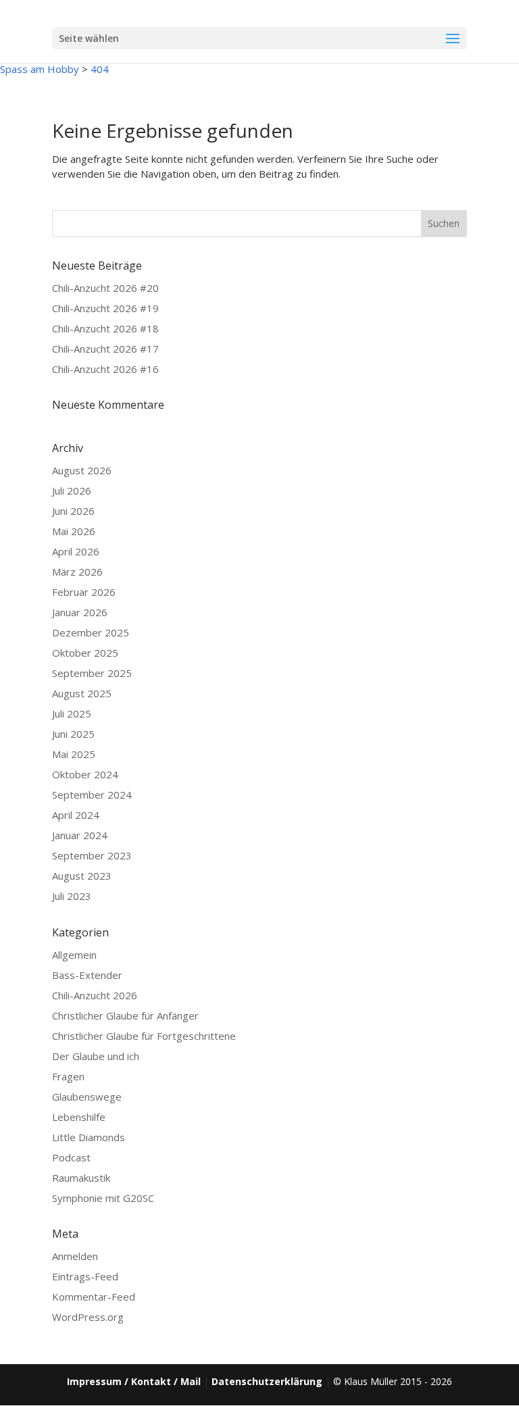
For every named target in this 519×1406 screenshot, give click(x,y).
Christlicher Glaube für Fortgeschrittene (144, 1036)
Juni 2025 (73, 733)
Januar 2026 (79, 612)
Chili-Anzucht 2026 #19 (105, 308)
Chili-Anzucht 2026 (94, 995)
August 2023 (82, 875)
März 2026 (77, 571)
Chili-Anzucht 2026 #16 (105, 369)
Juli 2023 (71, 896)
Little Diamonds (88, 1137)
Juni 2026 (73, 511)
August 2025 (82, 693)
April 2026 (75, 551)
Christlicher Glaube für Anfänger (125, 1015)
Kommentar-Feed (93, 1296)
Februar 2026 (84, 592)
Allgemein (74, 954)
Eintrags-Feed (85, 1276)
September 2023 (92, 855)
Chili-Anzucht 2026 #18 (105, 328)
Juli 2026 (71, 490)
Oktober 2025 (85, 652)
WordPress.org (88, 1317)
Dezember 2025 (90, 632)
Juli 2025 (71, 713)
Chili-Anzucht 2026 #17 (105, 348)
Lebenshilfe (78, 1117)
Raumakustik (81, 1177)
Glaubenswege (87, 1096)
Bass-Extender (87, 975)
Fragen (68, 1076)
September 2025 (92, 673)
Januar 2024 (79, 835)
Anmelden (75, 1256)
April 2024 (75, 815)
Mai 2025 (73, 754)
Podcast (71, 1157)
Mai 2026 (73, 531)
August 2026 (82, 470)
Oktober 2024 (85, 774)
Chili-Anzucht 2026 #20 (105, 288)
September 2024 (92, 794)
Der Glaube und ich (95, 1056)
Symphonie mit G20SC (103, 1198)
